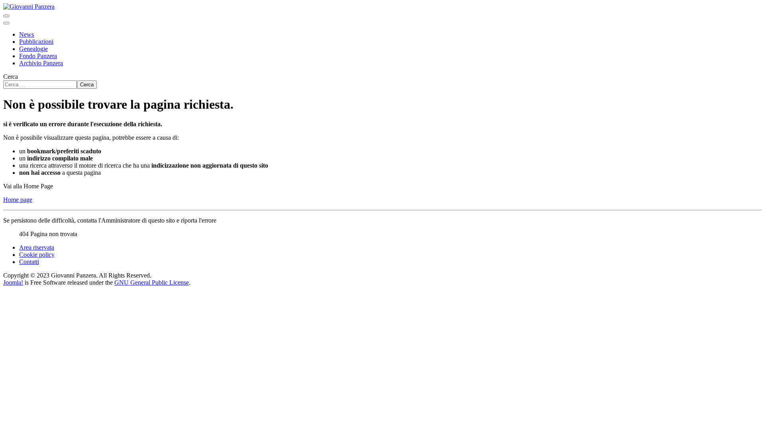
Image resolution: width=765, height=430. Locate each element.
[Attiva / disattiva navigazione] (6, 16)
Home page (17, 199)
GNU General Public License (151, 282)
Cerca (10, 76)
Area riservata (36, 247)
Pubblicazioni (36, 41)
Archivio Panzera (41, 63)
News (26, 34)
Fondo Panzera (38, 56)
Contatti (29, 261)
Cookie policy (37, 254)
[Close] (6, 23)
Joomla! (13, 282)
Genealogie (33, 48)
